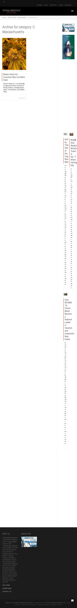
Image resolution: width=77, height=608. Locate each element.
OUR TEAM (6, 585)
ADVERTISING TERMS (29, 605)
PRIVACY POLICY (56, 605)
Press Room (53, 5)
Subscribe (39, 5)
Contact (60, 5)
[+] (14, 54)
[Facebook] (4, 1)
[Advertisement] (68, 96)
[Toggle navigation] (72, 11)
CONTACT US (6, 591)
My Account (68, 5)
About (46, 5)
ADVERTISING (7, 588)
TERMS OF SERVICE (43, 605)
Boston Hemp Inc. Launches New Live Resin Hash (14, 77)
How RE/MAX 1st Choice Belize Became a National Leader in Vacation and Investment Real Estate (69, 319)
